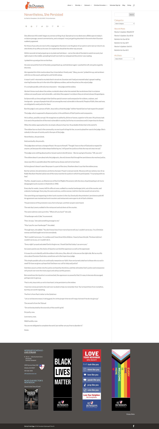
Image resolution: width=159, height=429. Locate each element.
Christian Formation (100, 5)
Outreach (87, 5)
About (69, 5)
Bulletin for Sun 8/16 (121, 39)
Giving (129, 5)
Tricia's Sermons (50, 18)
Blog (123, 5)
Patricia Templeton (31, 18)
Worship (77, 5)
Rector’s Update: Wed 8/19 (124, 32)
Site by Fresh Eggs (29, 426)
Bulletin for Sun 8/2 (121, 50)
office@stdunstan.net (30, 373)
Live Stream (30, 352)
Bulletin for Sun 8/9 (121, 43)
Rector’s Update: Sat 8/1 (123, 46)
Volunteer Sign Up (115, 5)
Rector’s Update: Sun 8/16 (123, 36)
